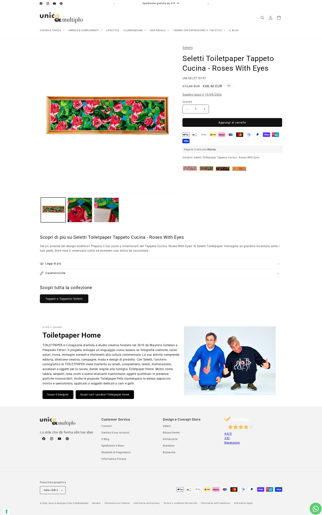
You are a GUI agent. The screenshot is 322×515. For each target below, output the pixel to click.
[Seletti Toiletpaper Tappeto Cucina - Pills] (189, 168)
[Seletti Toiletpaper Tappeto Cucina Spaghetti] (239, 168)
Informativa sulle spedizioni (215, 503)
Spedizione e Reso (112, 445)
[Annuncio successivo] (208, 3)
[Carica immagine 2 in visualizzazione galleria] (79, 210)
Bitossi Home (171, 432)
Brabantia (169, 452)
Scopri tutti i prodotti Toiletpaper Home (104, 394)
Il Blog (105, 439)
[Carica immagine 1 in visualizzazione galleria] (53, 210)
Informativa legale (243, 503)
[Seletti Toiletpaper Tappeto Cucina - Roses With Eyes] (206, 168)
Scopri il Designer (58, 394)
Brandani (168, 445)
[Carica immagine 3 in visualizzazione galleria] (106, 210)
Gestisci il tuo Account (115, 432)
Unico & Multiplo (57, 503)
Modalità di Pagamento (116, 452)
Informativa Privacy (113, 458)
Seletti (187, 48)
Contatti (106, 426)
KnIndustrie (170, 439)
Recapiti (96, 503)
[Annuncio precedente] (114, 3)
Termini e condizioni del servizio (180, 503)
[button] (52, 30)
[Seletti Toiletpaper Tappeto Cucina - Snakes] (222, 168)
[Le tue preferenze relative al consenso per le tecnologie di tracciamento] (6, 511)
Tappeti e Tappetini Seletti (64, 298)
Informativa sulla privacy (147, 503)
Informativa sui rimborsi (117, 503)
